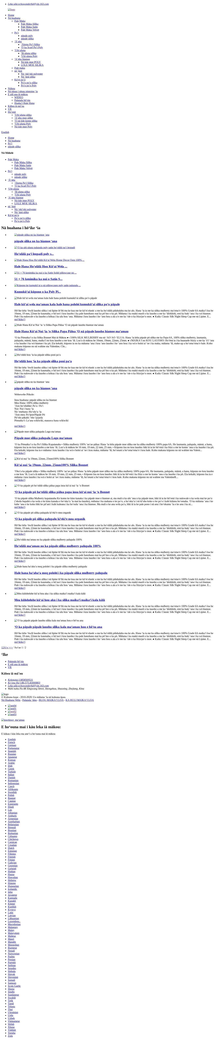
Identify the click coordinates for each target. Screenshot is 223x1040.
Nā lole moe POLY (31, 62)
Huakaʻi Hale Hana (24, 103)
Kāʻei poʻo (19, 79)
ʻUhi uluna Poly (29, 56)
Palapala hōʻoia (22, 100)
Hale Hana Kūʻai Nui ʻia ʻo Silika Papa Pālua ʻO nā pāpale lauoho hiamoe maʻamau (71, 331)
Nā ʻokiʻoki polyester (32, 73)
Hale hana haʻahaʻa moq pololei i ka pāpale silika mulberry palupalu (60, 573)
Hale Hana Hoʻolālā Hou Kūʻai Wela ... (40, 266)
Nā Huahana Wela (10, 700)
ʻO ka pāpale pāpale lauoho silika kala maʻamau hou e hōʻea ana (58, 627)
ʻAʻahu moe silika (23, 117)
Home (11, 15)
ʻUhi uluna (19, 50)
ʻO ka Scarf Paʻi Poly (32, 47)
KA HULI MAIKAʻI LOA (80, 700)
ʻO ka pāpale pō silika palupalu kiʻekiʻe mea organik (49, 519)
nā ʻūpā (18, 70)
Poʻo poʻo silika (29, 82)
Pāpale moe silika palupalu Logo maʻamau (43, 438)
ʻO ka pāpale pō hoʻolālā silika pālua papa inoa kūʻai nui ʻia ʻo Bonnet (62, 492)
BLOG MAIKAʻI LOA (51, 700)
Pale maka (19, 68)
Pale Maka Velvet (30, 29)
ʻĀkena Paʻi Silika (30, 44)
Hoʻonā (12, 112)
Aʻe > (7, 647)
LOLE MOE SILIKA (32, 65)
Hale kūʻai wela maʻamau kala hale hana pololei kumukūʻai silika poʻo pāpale (67, 304)
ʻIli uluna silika (28, 53)
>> (11, 647)
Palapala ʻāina (29, 700)
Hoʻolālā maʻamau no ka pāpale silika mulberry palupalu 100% (57, 546)
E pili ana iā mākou (18, 94)
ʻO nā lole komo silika (25, 120)
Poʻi (16, 32)
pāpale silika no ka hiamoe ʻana (35, 241)
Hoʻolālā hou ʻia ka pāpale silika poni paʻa (43, 361)
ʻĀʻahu (18, 41)
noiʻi (16, 319)
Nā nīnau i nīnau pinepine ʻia (23, 91)
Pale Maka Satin (29, 26)
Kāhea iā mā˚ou (16, 106)
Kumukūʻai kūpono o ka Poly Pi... (37, 291)
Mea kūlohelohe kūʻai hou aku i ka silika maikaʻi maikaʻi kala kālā (59, 600)
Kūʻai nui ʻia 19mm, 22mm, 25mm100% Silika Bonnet (51, 465)
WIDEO (18, 97)
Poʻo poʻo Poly (29, 85)
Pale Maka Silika (29, 24)
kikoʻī (22, 319)
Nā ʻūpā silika (28, 76)
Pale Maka (19, 21)
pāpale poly (27, 35)
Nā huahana (14, 18)
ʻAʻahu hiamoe (22, 59)
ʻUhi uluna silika (23, 115)
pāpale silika (27, 38)
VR (10, 109)
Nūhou (11, 88)
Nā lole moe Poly (23, 126)
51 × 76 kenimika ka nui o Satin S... (38, 279)
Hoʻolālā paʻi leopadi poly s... (34, 254)
